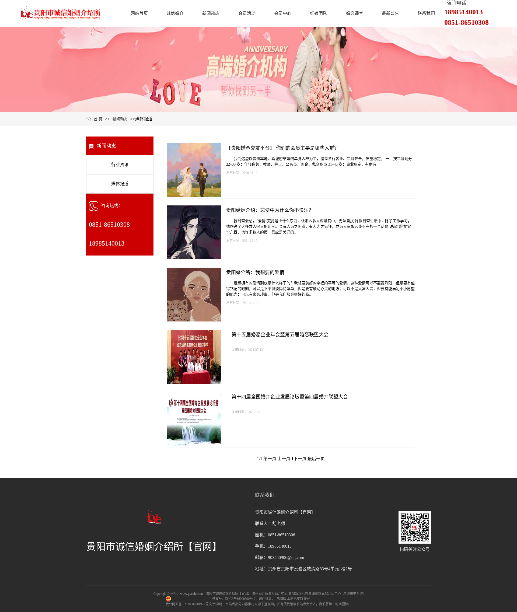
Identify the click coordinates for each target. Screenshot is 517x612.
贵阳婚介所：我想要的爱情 (255, 272)
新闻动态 (210, 13)
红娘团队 (318, 13)
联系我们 (426, 13)
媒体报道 (119, 183)
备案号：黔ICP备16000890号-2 (234, 599)
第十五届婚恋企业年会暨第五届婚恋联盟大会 (280, 334)
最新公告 (390, 13)
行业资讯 (119, 164)
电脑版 (281, 599)
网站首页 (139, 13)
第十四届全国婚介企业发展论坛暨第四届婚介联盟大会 (290, 397)
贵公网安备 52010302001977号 (187, 604)
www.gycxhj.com (191, 594)
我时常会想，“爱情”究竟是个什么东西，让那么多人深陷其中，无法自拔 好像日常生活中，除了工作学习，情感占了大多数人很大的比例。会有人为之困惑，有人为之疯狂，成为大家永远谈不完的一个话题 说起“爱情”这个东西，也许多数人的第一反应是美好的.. (318, 226)
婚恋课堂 (354, 13)
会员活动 (247, 13)
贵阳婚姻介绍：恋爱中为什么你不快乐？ (269, 210)
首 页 (98, 119)
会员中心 (282, 13)
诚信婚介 (175, 13)
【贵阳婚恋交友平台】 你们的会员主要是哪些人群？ (282, 148)
